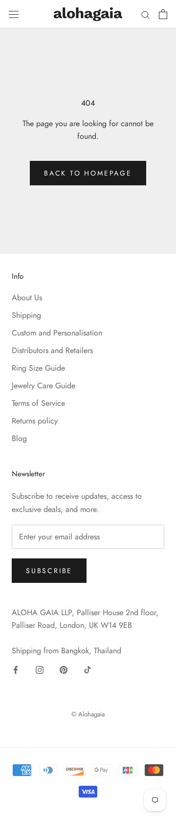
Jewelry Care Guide (43, 385)
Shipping (26, 315)
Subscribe (49, 571)
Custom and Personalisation (57, 332)
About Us (27, 297)
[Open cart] (163, 14)
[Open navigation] (14, 14)
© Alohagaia (88, 714)
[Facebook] (16, 669)
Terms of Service (38, 403)
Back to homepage (88, 173)
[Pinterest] (63, 669)
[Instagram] (40, 669)
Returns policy (35, 420)
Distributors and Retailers (52, 350)
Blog (19, 438)
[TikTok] (87, 669)
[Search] (145, 14)
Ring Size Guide (38, 368)
